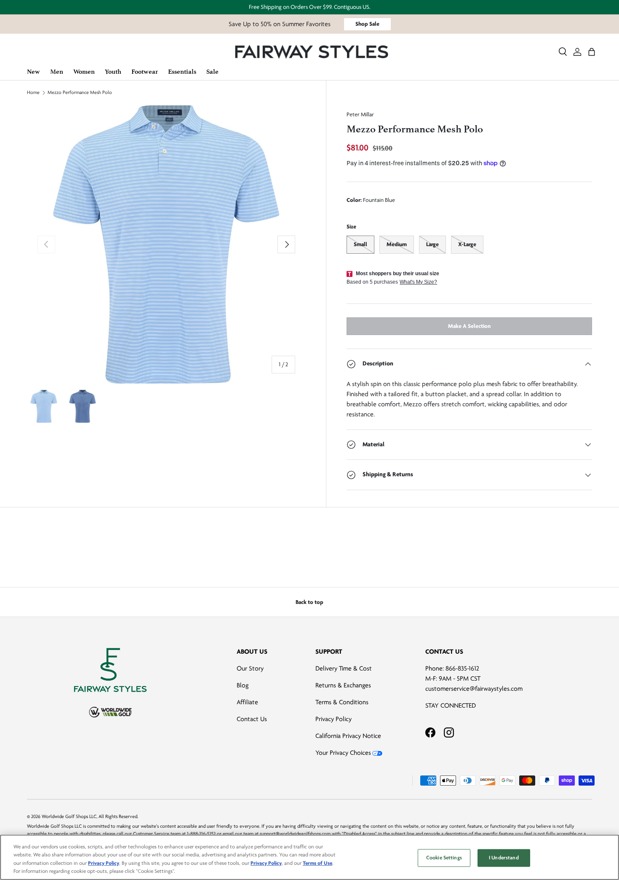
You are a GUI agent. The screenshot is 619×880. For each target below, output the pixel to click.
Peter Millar (360, 114)
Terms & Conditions (341, 702)
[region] (309, 857)
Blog (242, 685)
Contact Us (252, 719)
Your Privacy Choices (343, 753)
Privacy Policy (333, 719)
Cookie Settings (444, 858)
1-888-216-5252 (201, 834)
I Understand (504, 858)
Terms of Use (317, 863)
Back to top (309, 602)
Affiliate (247, 702)
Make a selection (469, 326)
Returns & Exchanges (343, 685)
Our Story (250, 668)
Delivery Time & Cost (343, 668)
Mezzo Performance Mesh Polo (80, 92)
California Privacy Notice (348, 736)
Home (33, 92)
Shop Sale (367, 24)
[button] (591, 51)
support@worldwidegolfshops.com (295, 834)
